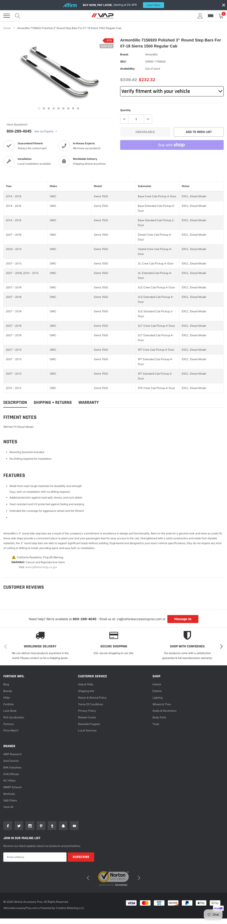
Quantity (125, 110)
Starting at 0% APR (121, 5)
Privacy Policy (87, 710)
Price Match (10, 730)
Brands (7, 691)
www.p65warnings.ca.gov (41, 567)
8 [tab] (73, 108)
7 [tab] (68, 108)
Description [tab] (15, 402)
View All (8, 807)
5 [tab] (58, 108)
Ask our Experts (44, 131)
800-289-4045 (19, 131)
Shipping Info (86, 691)
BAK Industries (12, 767)
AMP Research (12, 754)
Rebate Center (87, 717)
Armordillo (151, 54)
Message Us (183, 619)
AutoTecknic (11, 760)
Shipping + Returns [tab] (53, 402)
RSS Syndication (13, 717)
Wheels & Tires (162, 704)
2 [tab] (44, 108)
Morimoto (9, 793)
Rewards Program (89, 724)
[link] (7, 825)
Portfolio (8, 704)
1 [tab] (39, 108)
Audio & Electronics (164, 710)
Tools (156, 724)
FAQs (6, 697)
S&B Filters (10, 800)
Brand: (124, 54)
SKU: (123, 61)
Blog (6, 684)
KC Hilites (9, 780)
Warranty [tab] (88, 402)
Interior (157, 684)
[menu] (6, 15)
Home (7, 28)
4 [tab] (54, 108)
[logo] (102, 15)
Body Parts (159, 717)
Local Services (87, 730)
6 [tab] (63, 108)
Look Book (10, 710)
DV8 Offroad (11, 774)
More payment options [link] (172, 155)
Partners (8, 724)
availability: (127, 68)
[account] (200, 15)
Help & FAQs (85, 684)
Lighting (157, 697)
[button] (210, 16)
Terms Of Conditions (90, 704)
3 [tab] (49, 108)
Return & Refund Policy (92, 697)
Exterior (157, 691)
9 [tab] (78, 108)
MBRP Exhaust (12, 787)
